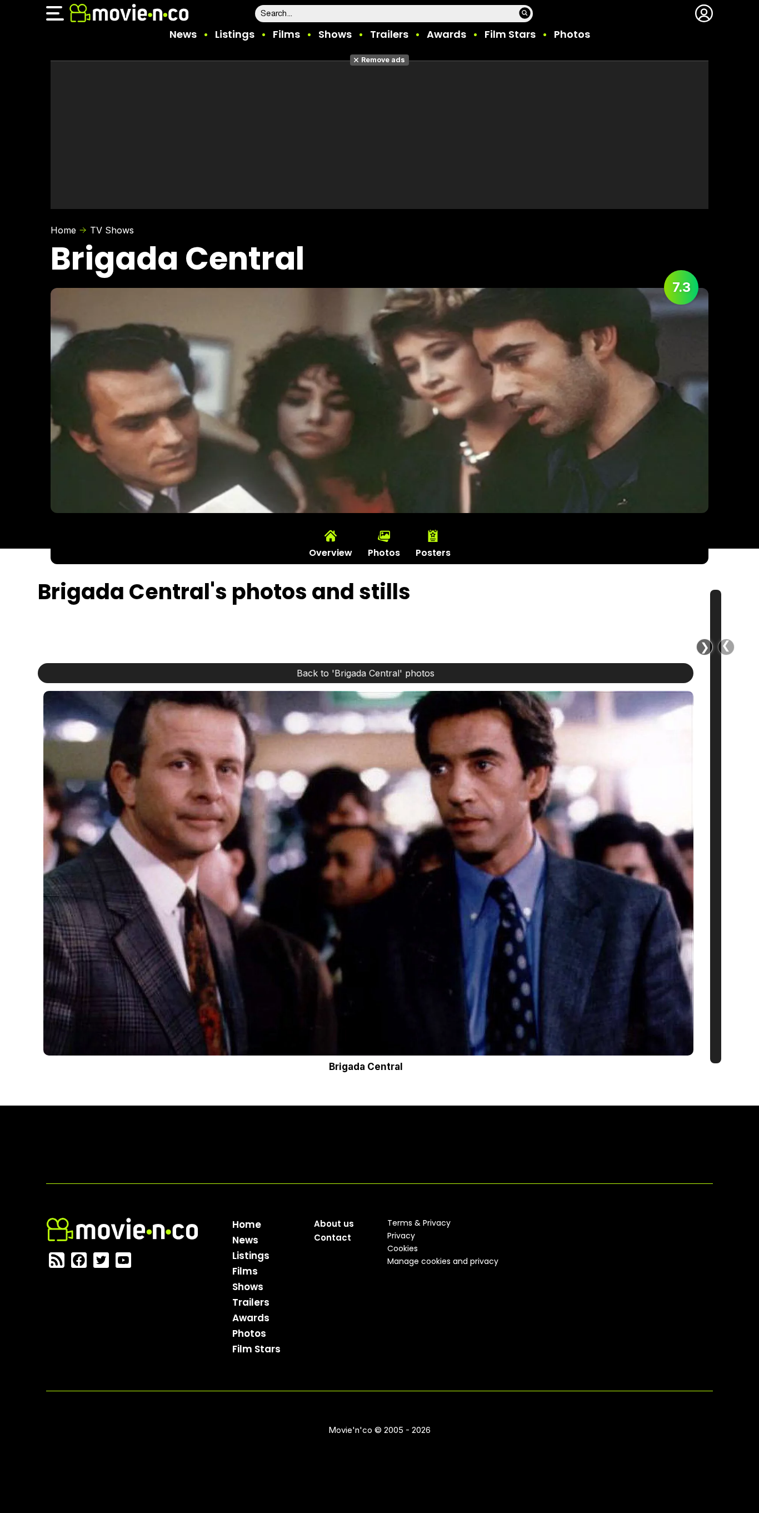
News (183, 34)
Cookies (402, 1248)
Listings (234, 34)
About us (334, 1224)
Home (63, 230)
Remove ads (383, 60)
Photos (572, 34)
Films (286, 34)
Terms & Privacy (419, 1222)
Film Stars (510, 34)
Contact (332, 1237)
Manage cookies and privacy (442, 1261)
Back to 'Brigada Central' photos (366, 673)
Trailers (389, 34)
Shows (335, 34)
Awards (446, 34)
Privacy (401, 1235)
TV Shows (112, 230)
